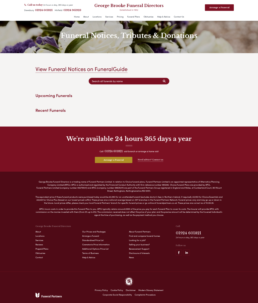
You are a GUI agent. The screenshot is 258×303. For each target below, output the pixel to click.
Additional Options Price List (95, 248)
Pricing (120, 16)
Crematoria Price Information (96, 244)
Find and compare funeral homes (144, 235)
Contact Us (179, 16)
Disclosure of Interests (139, 253)
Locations (97, 16)
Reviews (39, 244)
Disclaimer (131, 290)
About (86, 16)
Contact (39, 257)
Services (109, 16)
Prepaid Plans (41, 248)
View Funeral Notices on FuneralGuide (81, 69)
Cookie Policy (117, 290)
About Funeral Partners (139, 231)
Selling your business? (139, 244)
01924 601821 (44, 10)
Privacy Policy (101, 290)
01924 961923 (72, 10)
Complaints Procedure (145, 294)
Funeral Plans (133, 16)
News (131, 257)
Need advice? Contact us (150, 159)
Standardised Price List (93, 240)
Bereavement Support (139, 248)
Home (77, 16)
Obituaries (148, 16)
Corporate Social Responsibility (117, 294)
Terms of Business (90, 253)
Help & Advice (163, 16)
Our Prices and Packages (94, 231)
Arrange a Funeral (113, 160)
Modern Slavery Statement (150, 290)
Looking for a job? (137, 240)
